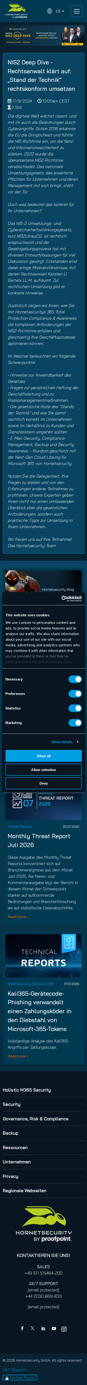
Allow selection (43, 769)
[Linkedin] (43, 1329)
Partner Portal (22, 1377)
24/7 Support (14, 1369)
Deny (43, 783)
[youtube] (54, 1329)
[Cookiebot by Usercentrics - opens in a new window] (62, 599)
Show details (62, 742)
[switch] (75, 694)
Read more (17, 916)
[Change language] (55, 11)
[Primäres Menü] (76, 11)
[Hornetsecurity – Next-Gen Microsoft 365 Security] (16, 11)
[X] (33, 1329)
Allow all (44, 756)
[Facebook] (23, 1329)
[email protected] (43, 1290)
